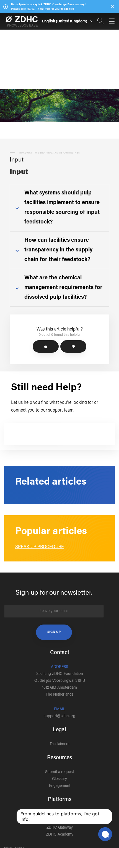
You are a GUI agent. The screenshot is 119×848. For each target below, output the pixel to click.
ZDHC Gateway (59, 828)
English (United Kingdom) (65, 22)
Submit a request (59, 772)
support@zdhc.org (59, 716)
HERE (31, 8)
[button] (46, 346)
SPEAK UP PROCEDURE (39, 547)
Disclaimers (59, 744)
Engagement (59, 786)
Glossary (59, 779)
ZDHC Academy (59, 835)
